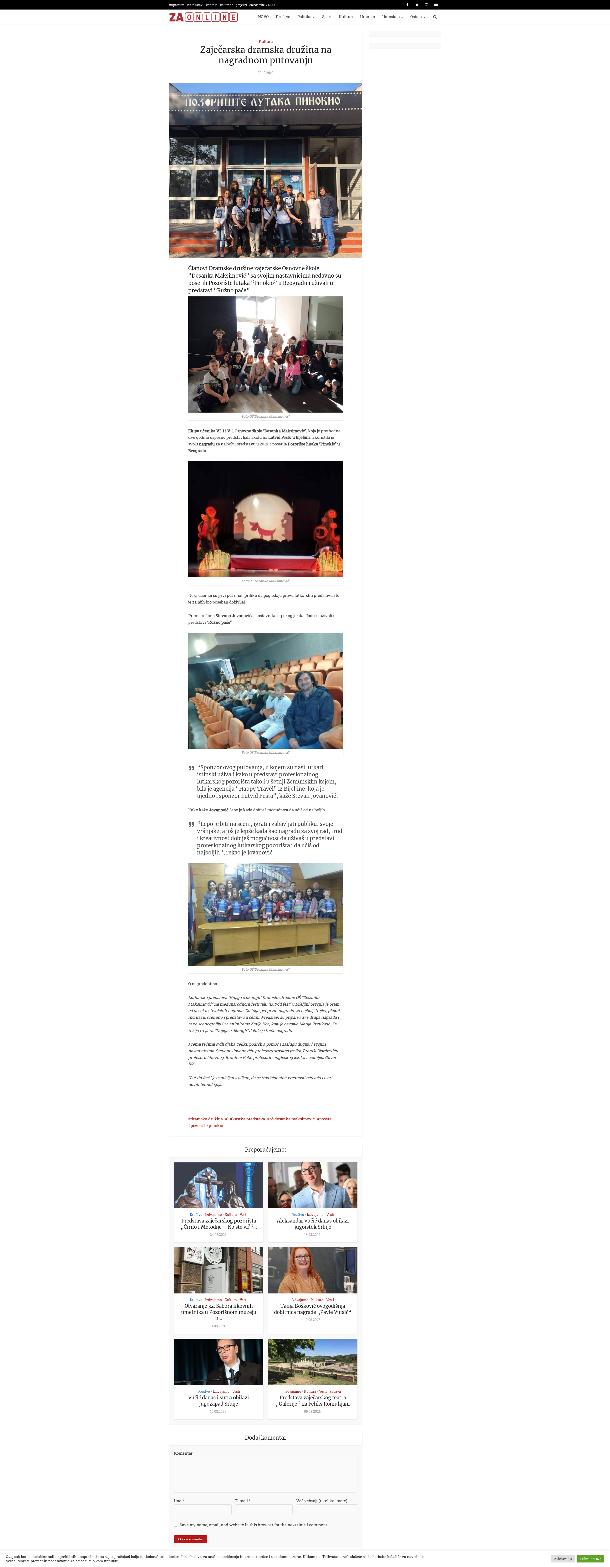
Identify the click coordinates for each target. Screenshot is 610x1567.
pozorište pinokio (207, 1125)
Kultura (346, 16)
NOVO (263, 16)
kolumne (226, 5)
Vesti (243, 1214)
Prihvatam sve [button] (590, 1559)
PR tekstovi (195, 5)
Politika (304, 16)
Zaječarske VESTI (262, 5)
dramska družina (207, 1119)
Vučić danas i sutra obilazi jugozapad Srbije (218, 1401)
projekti (241, 5)
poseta (325, 1119)
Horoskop (391, 16)
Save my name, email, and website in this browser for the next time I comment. (254, 1524)
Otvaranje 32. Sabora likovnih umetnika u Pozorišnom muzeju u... (218, 1312)
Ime (179, 1500)
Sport (327, 16)
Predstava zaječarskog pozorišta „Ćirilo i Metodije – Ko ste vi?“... (219, 1224)
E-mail (243, 1500)
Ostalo (416, 16)
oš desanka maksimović (292, 1119)
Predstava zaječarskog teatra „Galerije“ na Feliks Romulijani (313, 1401)
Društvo (283, 16)
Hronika (367, 16)
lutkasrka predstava (246, 1119)
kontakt (212, 5)
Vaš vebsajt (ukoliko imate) (321, 1500)
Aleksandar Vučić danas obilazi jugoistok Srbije (313, 1224)
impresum (176, 5)
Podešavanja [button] (563, 1559)
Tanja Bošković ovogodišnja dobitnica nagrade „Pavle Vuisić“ (312, 1309)
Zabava (335, 1391)
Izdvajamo (213, 1214)
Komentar (183, 1453)
